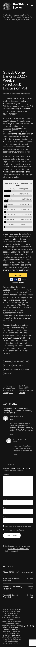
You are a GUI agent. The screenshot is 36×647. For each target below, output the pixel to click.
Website (5, 517)
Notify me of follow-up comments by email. (18, 526)
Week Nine (7, 373)
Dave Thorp (13, 93)
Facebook (7, 128)
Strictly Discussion (24, 93)
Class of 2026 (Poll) (11, 572)
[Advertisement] (18, 46)
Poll (27, 362)
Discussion (7, 362)
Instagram (7, 131)
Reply (11, 434)
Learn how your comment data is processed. (16, 549)
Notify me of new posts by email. (15, 530)
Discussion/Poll (18, 362)
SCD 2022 (7, 366)
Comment (6, 475)
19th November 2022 (16, 416)
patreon (6, 289)
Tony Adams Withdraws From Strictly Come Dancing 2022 (9, 389)
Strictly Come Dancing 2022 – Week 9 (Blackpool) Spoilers (26, 389)
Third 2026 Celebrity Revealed (11, 579)
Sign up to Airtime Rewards (15, 333)
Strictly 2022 (17, 366)
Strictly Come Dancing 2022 (13, 369)
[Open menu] (32, 6)
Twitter (15, 128)
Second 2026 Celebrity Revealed (12, 588)
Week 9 (26, 369)
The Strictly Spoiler (20, 5)
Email (5, 508)
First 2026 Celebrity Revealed (11, 596)
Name (5, 499)
